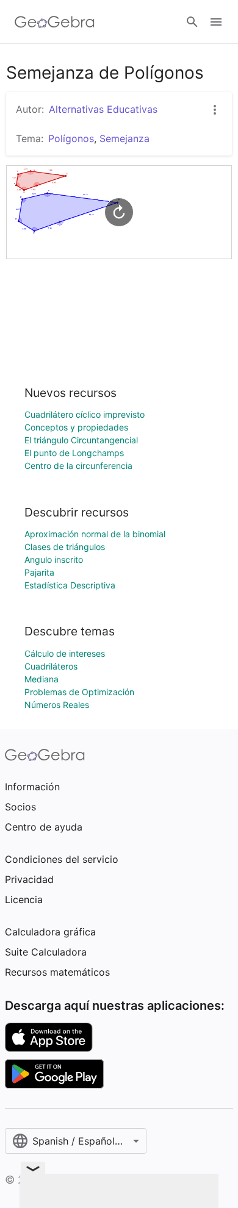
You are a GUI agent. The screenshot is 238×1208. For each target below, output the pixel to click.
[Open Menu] (216, 22)
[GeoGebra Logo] (55, 22)
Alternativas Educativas (103, 109)
